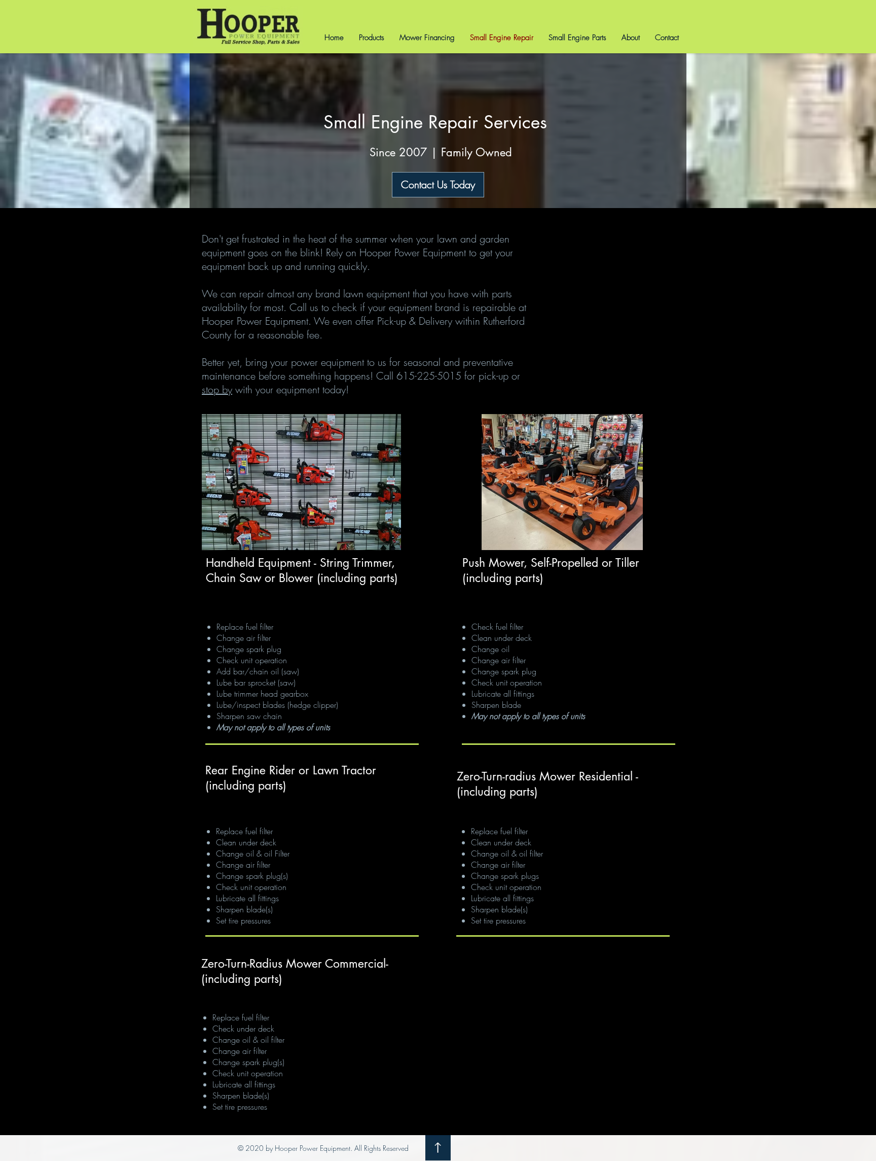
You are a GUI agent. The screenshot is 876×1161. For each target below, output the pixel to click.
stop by (217, 389)
